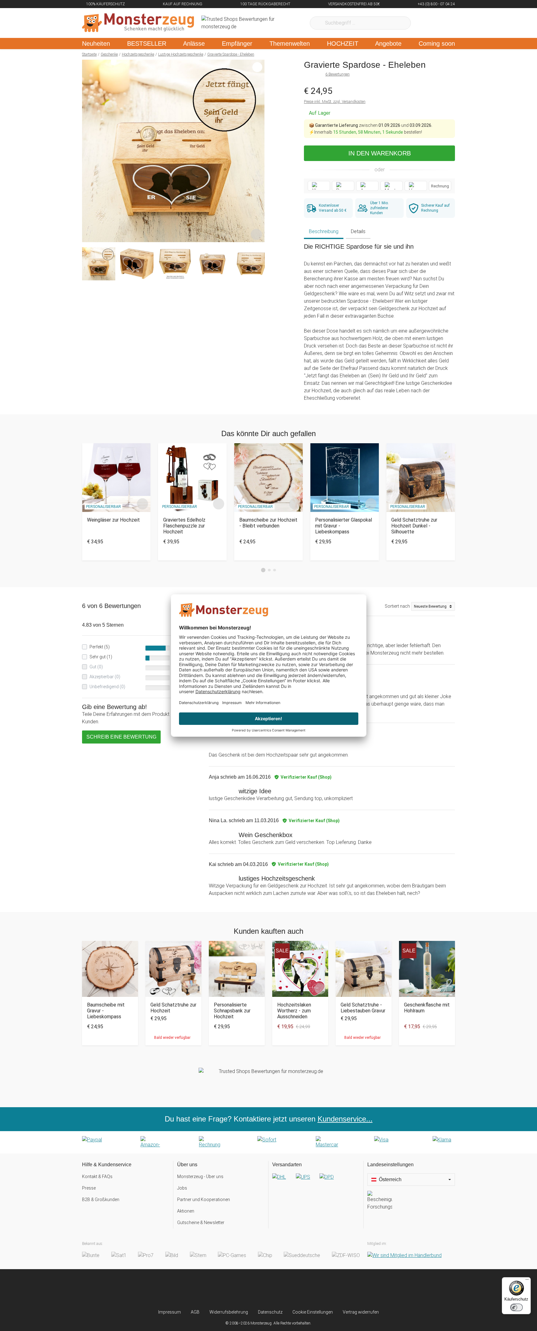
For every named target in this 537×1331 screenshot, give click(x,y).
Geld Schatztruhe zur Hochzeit (173, 1008)
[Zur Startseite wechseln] (138, 23)
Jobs (182, 1188)
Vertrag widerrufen (361, 1312)
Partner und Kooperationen (203, 1199)
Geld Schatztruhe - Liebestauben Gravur (363, 1008)
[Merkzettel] (423, 23)
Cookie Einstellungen (312, 1312)
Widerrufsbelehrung (228, 1312)
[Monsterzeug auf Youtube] (305, 1289)
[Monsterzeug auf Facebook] (256, 1289)
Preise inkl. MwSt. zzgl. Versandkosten (334, 101)
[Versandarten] (316, 1182)
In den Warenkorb (379, 153)
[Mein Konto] (442, 23)
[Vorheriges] (88, 151)
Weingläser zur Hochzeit (113, 520)
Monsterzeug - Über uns (200, 1176)
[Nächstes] (258, 151)
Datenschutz (270, 1312)
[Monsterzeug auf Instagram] (231, 1289)
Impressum (169, 1312)
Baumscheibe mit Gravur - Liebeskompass (106, 1011)
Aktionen (185, 1211)
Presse (89, 1188)
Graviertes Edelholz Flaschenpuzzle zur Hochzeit (184, 526)
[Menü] (527, 1281)
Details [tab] (358, 231)
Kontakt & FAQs (97, 1176)
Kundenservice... (345, 1119)
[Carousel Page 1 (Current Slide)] (263, 570)
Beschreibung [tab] (323, 231)
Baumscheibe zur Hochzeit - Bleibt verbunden (268, 523)
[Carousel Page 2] (269, 570)
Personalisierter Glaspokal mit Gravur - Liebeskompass (343, 526)
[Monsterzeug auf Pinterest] (280, 1289)
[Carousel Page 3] (274, 570)
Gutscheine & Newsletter (200, 1222)
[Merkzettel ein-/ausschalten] (256, 234)
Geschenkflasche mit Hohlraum (427, 1008)
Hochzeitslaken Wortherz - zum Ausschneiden (294, 1011)
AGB (195, 1312)
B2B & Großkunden (100, 1199)
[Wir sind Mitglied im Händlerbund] (404, 1255)
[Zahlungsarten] (268, 1142)
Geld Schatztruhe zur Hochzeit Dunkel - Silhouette (414, 526)
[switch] (516, 1307)
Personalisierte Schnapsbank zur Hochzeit (232, 1011)
